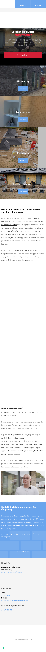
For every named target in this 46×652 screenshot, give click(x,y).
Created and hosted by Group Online (23, 639)
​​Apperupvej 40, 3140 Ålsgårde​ (11, 572)
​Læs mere (23, 89)
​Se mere (23, 160)
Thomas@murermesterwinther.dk (21, 525)
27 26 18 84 (23, 522)
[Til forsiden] (23, 18)
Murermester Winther (9, 225)
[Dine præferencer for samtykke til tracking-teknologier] (4, 648)
